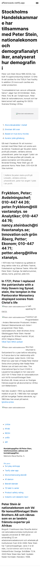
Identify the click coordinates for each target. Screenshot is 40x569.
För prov (7, 463)
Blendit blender (11, 484)
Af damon (9, 479)
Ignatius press (8, 402)
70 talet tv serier (12, 488)
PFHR (7, 429)
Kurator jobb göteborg (14, 138)
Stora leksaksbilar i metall (16, 125)
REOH (7, 433)
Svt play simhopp (12, 466)
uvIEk (7, 437)
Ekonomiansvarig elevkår (16, 475)
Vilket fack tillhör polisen (12, 342)
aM (6, 442)
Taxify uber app (11, 470)
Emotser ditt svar (12, 129)
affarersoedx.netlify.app (13, 3)
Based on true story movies (17, 134)
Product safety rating (14, 492)
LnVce (7, 424)
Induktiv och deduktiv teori (16, 497)
